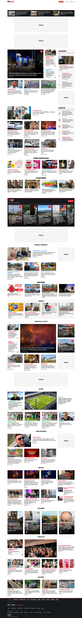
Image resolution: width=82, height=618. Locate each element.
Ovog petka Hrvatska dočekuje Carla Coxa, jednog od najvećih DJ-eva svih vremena (69, 492)
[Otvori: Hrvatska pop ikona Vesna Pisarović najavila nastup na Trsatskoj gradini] (48, 474)
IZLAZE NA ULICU (44, 148)
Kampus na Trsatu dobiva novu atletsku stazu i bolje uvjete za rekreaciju (31, 92)
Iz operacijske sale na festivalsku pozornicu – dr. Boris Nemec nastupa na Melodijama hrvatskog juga (66, 483)
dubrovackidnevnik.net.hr (38, 612)
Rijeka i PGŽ (18, 14)
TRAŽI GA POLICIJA (37, 437)
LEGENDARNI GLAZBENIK (68, 496)
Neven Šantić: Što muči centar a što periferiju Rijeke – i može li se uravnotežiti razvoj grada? (49, 527)
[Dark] (69, 1)
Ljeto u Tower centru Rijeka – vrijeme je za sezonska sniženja (14, 171)
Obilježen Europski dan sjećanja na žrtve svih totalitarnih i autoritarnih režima (15, 151)
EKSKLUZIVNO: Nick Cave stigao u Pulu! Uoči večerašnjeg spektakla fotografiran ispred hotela (69, 499)
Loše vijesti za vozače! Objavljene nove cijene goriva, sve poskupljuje (44, 112)
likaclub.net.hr (49, 612)
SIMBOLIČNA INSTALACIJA (66, 111)
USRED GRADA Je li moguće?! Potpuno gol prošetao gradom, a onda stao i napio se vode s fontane (49, 592)
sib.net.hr (21, 612)
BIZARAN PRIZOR (64, 81)
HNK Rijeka (43, 94)
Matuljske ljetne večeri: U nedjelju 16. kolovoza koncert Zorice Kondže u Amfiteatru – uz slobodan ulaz (31, 502)
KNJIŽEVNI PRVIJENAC (12, 569)
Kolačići (9, 608)
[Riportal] (11, 1)
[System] (67, 1)
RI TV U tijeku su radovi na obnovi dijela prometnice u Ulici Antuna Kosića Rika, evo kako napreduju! (30, 220)
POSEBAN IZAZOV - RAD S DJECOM (40, 251)
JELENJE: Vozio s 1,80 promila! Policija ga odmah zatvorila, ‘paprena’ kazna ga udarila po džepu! (31, 152)
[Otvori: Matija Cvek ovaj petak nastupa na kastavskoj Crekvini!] (48, 493)
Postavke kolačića (13, 608)
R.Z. (10, 532)
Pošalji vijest (38, 608)
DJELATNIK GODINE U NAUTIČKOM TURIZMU (58, 215)
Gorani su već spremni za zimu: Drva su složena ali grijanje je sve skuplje (48, 274)
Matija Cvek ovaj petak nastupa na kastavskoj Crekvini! (48, 501)
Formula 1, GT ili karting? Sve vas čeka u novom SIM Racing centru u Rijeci (49, 172)
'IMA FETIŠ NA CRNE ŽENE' (63, 65)
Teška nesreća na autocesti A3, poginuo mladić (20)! (31, 460)
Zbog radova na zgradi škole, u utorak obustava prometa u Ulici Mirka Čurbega (44, 12)
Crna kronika (63, 14)
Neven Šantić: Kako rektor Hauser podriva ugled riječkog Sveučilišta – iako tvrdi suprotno (66, 527)
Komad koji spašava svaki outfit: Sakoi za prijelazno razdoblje (66, 171)
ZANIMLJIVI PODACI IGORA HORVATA (31, 271)
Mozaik (41, 468)
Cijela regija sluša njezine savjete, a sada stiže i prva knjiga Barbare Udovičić (15, 571)
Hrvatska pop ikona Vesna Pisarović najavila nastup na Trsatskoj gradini (47, 482)
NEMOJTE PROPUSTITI (45, 499)
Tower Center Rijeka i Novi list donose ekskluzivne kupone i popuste (31, 172)
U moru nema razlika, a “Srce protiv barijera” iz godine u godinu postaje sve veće (32, 295)
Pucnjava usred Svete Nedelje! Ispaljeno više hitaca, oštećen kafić (66, 13)
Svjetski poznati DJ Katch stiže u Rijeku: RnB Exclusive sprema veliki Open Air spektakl (49, 571)
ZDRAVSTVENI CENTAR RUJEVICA (43, 216)
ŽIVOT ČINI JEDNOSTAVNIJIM (30, 312)
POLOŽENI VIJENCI (11, 148)
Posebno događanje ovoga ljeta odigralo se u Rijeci (66, 571)
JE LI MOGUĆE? (27, 589)
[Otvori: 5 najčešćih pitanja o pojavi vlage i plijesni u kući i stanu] (49, 307)
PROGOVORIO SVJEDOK (28, 364)
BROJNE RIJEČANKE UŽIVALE (64, 569)
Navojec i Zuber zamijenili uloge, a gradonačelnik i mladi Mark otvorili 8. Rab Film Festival (66, 295)
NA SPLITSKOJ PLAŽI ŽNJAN (64, 589)
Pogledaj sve (70, 201)
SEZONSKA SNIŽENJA (12, 312)
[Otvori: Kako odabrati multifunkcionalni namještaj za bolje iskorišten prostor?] (32, 307)
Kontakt (43, 608)
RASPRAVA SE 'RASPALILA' (46, 130)
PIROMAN (10, 71)
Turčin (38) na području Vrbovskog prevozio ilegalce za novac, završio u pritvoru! (14, 133)
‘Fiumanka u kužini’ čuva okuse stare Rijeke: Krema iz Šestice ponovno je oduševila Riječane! (31, 571)
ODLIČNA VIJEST (27, 89)
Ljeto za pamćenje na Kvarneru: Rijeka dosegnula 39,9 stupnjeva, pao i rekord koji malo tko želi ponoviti (31, 275)
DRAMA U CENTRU (65, 124)
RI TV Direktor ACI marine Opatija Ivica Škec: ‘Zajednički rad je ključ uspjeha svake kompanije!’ (59, 220)
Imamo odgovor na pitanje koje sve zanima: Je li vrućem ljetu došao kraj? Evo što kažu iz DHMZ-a (66, 332)
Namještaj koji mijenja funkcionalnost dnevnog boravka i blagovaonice (66, 313)
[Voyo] (13, 605)
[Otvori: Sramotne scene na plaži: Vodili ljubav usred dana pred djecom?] (67, 584)
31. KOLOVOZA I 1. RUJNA (49, 70)
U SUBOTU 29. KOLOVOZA (12, 479)
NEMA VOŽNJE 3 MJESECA (29, 148)
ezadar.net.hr (31, 612)
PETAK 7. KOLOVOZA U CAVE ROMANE (69, 488)
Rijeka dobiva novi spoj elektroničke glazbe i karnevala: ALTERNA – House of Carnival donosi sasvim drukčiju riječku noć (31, 483)
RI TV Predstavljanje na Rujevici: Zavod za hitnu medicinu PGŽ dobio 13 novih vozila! (45, 221)
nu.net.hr (44, 612)
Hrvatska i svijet (10, 94)
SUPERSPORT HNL (11, 401)
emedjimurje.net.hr (10, 612)
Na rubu (64, 87)
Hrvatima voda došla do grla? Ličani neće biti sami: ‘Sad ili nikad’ (47, 151)
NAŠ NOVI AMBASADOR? (29, 130)
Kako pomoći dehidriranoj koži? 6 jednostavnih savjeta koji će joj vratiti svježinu (66, 190)
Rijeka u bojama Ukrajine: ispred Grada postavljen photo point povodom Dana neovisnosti (22, 12)
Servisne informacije (26, 608)
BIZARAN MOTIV (44, 364)
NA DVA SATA (64, 118)
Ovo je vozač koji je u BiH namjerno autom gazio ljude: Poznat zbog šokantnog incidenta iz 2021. (44, 440)
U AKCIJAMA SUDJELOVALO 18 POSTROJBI (13, 272)
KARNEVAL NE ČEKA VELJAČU (29, 479)
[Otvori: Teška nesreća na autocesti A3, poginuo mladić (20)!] (31, 453)
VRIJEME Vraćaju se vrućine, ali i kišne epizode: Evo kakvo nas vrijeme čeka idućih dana (66, 348)
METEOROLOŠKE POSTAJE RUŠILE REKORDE (66, 328)
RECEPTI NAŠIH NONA (29, 569)
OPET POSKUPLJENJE (37, 110)
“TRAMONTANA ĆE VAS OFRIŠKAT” (31, 499)
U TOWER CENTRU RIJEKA (47, 169)
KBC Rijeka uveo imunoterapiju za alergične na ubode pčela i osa (50, 73)
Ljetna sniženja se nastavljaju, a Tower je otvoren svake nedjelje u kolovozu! (15, 315)
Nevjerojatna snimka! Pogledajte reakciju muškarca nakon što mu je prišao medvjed (32, 592)
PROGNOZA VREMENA (63, 345)
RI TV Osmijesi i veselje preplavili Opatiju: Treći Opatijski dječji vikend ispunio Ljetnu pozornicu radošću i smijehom (15, 219)
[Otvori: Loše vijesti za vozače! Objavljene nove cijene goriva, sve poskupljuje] (19, 112)
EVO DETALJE (60, 397)
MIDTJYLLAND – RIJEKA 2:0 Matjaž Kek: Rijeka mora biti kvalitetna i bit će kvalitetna (31, 424)
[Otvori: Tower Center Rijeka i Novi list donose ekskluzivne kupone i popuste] (32, 164)
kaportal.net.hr (26, 612)
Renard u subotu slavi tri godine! (13, 552)
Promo (9, 173)
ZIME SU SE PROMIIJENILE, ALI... (47, 271)
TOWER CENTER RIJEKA (63, 169)
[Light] (65, 1)
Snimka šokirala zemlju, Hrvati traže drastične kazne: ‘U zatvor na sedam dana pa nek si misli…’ (48, 133)
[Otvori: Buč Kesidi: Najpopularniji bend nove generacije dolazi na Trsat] (15, 474)
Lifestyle (41, 537)
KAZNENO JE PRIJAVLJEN (12, 130)
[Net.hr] (9, 605)
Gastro (27, 574)
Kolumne (48, 65)
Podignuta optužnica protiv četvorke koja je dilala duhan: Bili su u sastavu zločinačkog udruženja (49, 191)
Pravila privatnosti (19, 608)
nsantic (29, 532)
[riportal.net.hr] (9, 615)
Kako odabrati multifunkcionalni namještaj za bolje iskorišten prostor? (32, 315)
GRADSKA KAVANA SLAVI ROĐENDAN (13, 549)
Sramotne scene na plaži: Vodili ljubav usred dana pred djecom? (66, 591)
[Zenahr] (18, 605)
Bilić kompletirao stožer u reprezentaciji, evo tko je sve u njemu (65, 424)
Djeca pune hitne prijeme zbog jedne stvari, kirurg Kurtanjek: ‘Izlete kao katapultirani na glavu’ (15, 92)
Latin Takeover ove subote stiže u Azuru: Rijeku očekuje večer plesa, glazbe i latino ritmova (66, 548)
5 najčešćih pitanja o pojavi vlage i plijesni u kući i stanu (49, 313)
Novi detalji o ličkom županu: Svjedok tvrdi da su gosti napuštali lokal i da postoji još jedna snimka (30, 367)
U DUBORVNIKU (45, 589)
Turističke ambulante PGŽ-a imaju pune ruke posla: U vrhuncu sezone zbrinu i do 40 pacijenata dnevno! (44, 254)
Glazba (9, 483)
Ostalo (61, 70)
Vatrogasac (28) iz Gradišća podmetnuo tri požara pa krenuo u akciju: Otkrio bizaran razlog (48, 366)
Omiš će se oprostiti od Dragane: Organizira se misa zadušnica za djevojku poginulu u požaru (48, 461)
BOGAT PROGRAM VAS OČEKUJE (64, 545)
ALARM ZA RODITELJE (12, 89)
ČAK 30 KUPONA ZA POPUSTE (30, 169)
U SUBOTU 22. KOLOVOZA (12, 499)
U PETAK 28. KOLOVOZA (45, 479)
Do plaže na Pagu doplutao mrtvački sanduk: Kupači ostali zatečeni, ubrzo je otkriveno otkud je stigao (67, 84)
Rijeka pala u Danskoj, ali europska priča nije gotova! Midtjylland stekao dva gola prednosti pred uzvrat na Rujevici (49, 425)
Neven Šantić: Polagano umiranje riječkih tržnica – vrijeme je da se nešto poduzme (50, 61)
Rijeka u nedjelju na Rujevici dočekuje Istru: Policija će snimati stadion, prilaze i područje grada (65, 400)
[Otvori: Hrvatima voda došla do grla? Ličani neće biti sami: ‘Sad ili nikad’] (48, 143)
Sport (41, 389)
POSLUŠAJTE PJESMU (62, 480)
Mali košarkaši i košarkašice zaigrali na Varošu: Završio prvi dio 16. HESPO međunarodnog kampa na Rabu (49, 295)
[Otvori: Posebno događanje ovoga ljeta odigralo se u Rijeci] (67, 563)
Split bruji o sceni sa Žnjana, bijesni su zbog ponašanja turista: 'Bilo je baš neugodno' (15, 190)
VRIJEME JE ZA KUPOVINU (13, 169)
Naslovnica (10, 599)
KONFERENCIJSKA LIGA (12, 421)
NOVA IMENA (61, 421)
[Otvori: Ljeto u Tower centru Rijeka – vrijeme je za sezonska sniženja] (15, 164)
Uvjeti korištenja (33, 608)
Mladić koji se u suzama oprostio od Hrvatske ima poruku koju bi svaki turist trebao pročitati (31, 133)
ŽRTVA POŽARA (44, 458)
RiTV (11, 224)
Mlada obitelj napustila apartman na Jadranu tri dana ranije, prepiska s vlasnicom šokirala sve (66, 67)
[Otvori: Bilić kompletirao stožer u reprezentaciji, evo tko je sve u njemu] (67, 416)
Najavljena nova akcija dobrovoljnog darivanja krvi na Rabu (14, 295)
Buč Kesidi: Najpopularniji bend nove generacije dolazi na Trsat (14, 482)
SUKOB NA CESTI (11, 458)
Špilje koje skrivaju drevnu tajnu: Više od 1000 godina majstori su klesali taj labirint (32, 190)
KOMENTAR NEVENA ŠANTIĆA (50, 57)
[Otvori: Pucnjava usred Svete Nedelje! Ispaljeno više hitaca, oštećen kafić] (56, 13)
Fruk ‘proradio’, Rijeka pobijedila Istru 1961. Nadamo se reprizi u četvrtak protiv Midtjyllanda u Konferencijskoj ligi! (48, 91)
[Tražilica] (71, 1)
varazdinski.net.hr (16, 612)
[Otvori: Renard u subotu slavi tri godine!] (15, 543)
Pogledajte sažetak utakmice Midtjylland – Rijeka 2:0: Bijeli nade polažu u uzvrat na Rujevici (15, 425)
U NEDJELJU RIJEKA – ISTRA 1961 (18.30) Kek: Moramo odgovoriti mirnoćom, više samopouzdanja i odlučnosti (15, 405)
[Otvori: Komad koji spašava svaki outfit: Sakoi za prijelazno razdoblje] (67, 164)
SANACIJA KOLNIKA (28, 216)
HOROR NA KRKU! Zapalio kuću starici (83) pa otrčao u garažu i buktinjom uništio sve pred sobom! (25, 74)
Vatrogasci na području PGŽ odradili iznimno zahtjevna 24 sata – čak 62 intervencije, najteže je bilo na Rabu (15, 276)
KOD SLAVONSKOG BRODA (29, 458)
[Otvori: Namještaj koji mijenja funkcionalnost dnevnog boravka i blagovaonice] (66, 307)
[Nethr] (23, 605)
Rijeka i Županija (41, 245)
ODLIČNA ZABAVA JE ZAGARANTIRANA (49, 569)
